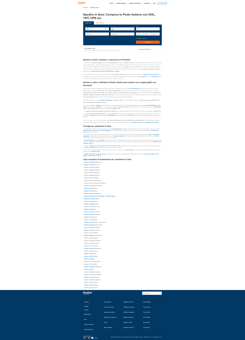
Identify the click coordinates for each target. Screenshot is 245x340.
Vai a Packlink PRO (162, 3)
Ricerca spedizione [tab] (100, 22)
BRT (109, 71)
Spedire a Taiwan (88, 269)
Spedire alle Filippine (89, 198)
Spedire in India (88, 211)
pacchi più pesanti (89, 140)
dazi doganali (154, 130)
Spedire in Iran (88, 217)
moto (159, 141)
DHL (101, 71)
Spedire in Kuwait (88, 230)
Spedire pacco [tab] (88, 22)
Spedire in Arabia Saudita (91, 162)
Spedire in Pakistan (89, 248)
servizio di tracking (90, 147)
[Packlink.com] (82, 3)
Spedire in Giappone (89, 204)
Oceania (99, 155)
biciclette (155, 141)
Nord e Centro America (150, 154)
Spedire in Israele (88, 222)
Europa (90, 155)
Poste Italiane (95, 71)
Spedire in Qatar (88, 253)
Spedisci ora (148, 42)
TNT (104, 71)
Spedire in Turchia (89, 277)
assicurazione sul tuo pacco (151, 74)
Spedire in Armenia (89, 164)
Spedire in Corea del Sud (90, 193)
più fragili (101, 140)
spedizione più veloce (137, 122)
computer (85, 143)
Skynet (117, 71)
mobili (90, 143)
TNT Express (111, 115)
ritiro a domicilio (142, 76)
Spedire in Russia (88, 256)
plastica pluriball (119, 136)
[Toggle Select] (107, 29)
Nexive (112, 71)
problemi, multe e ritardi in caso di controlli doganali (97, 130)
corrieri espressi (112, 62)
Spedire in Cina (88, 188)
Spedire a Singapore (89, 259)
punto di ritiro (155, 76)
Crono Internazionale (150, 105)
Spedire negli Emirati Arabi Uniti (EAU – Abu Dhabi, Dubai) (99, 196)
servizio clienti (96, 151)
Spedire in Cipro (88, 191)
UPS (106, 71)
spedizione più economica (152, 122)
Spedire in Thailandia (90, 266)
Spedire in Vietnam (89, 285)
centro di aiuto (130, 150)
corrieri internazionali (134, 88)
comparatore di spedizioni (105, 100)
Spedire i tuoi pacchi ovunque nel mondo (94, 154)
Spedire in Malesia (89, 235)
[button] (112, 3)
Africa (93, 155)
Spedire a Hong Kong (89, 209)
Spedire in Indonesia (89, 214)
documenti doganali (116, 129)
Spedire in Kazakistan (90, 225)
